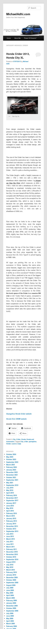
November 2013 (12, 526)
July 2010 (9, 564)
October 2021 (11, 477)
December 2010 (12, 552)
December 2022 (12, 472)
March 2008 (10, 623)
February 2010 (11, 572)
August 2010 (10, 562)
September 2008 (12, 611)
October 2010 (11, 557)
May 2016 (9, 508)
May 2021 (9, 482)
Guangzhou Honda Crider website (18, 414)
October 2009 (11, 580)
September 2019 (12, 485)
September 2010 (12, 559)
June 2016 (10, 505)
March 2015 (10, 516)
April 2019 (10, 493)
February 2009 (11, 600)
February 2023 (11, 467)
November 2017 (12, 498)
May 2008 (9, 618)
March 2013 (10, 539)
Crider (18, 439)
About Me (17, 38)
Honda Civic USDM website (16, 419)
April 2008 (10, 621)
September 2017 (12, 500)
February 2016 (11, 513)
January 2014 (11, 523)
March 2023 (10, 464)
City (14, 439)
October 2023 (11, 459)
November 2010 (12, 554)
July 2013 (9, 534)
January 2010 (11, 575)
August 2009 (10, 585)
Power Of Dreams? (30, 38)
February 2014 (11, 521)
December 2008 (12, 605)
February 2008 (11, 626)
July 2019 (9, 487)
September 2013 (12, 531)
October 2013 (11, 529)
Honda (23, 439)
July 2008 (9, 613)
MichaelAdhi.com (18, 14)
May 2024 (9, 457)
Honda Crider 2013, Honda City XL (18, 55)
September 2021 (12, 480)
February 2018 (11, 495)
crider (26, 441)
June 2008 (10, 616)
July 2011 (9, 541)
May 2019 (9, 490)
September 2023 (12, 462)
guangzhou (32, 441)
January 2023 (11, 470)
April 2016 (10, 511)
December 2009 (12, 577)
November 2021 (12, 475)
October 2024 (11, 454)
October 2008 (11, 608)
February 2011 (11, 549)
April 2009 (10, 595)
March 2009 (10, 598)
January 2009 (11, 603)
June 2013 (10, 536)
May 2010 (9, 567)
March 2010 (10, 570)
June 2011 (10, 544)
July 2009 (9, 588)
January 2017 (11, 503)
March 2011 (10, 546)
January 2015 (11, 518)
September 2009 (12, 582)
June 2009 (10, 590)
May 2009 (9, 593)
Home (9, 38)
